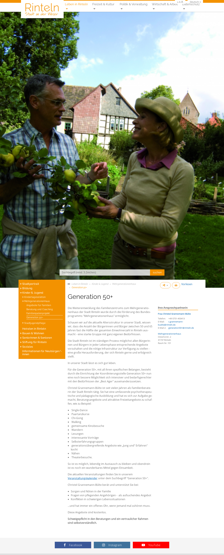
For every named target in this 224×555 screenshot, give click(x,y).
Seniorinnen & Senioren (37, 337)
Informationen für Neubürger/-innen (42, 353)
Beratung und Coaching (39, 309)
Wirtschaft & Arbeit (165, 4)
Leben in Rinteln (76, 4)
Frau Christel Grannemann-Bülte (174, 313)
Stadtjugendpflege (34, 323)
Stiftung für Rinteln (34, 342)
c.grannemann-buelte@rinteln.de (170, 323)
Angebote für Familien (38, 305)
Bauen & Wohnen (33, 333)
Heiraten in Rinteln (34, 328)
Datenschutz (191, 4)
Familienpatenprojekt (38, 313)
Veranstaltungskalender (82, 478)
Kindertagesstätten (35, 297)
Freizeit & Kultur (103, 4)
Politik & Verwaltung (133, 4)
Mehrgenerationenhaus (37, 301)
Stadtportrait (30, 283)
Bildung (27, 288)
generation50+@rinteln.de (181, 327)
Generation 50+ (34, 317)
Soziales (27, 346)
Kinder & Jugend (32, 292)
